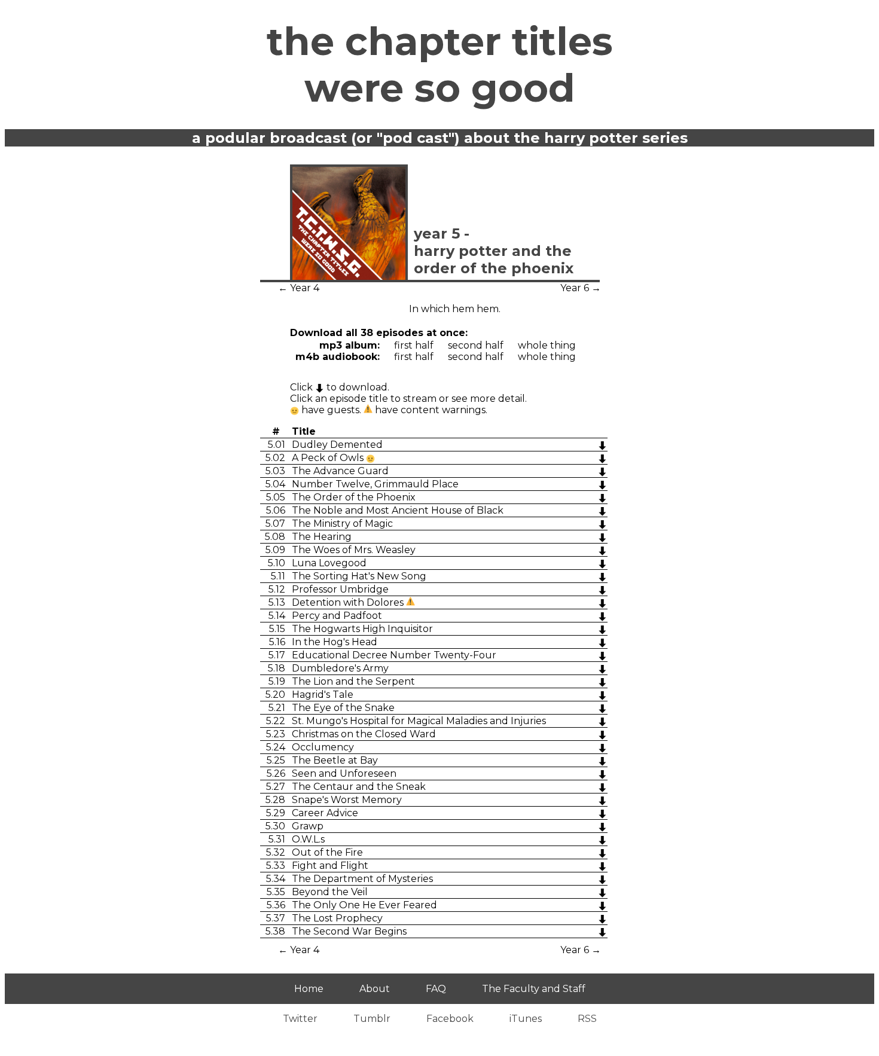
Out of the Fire (327, 852)
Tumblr (371, 1018)
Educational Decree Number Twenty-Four (394, 655)
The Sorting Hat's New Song (359, 576)
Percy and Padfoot (337, 615)
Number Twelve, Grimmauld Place (375, 484)
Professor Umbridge (340, 589)
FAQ (436, 988)
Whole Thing (547, 345)
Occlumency (323, 747)
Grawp (307, 826)
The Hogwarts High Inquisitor (362, 628)
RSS (587, 1018)
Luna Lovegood (329, 563)
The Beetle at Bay (335, 760)
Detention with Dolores (349, 602)
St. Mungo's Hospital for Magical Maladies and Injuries (419, 721)
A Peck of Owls (329, 457)
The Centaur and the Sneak (359, 786)
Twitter (300, 1018)
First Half (414, 345)
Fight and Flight (330, 865)
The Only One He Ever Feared (364, 905)
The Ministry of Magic (342, 523)
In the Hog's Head (334, 642)
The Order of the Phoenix (354, 497)
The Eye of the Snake (343, 707)
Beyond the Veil (330, 892)
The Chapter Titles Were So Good (440, 64)
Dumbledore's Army (340, 668)
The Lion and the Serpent (353, 681)
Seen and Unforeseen (344, 773)
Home (308, 988)
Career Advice (325, 813)
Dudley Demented (337, 444)
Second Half (475, 345)
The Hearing (322, 536)
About (374, 988)
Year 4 (304, 288)
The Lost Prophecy (337, 918)
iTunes (525, 1018)
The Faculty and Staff (533, 988)
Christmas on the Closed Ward (364, 734)
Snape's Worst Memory (347, 799)
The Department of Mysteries (362, 878)
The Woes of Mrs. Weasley (354, 550)
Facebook (450, 1018)
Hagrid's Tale (322, 694)
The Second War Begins (349, 931)
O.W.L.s (308, 839)
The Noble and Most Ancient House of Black (397, 510)
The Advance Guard (340, 471)
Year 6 (574, 288)
